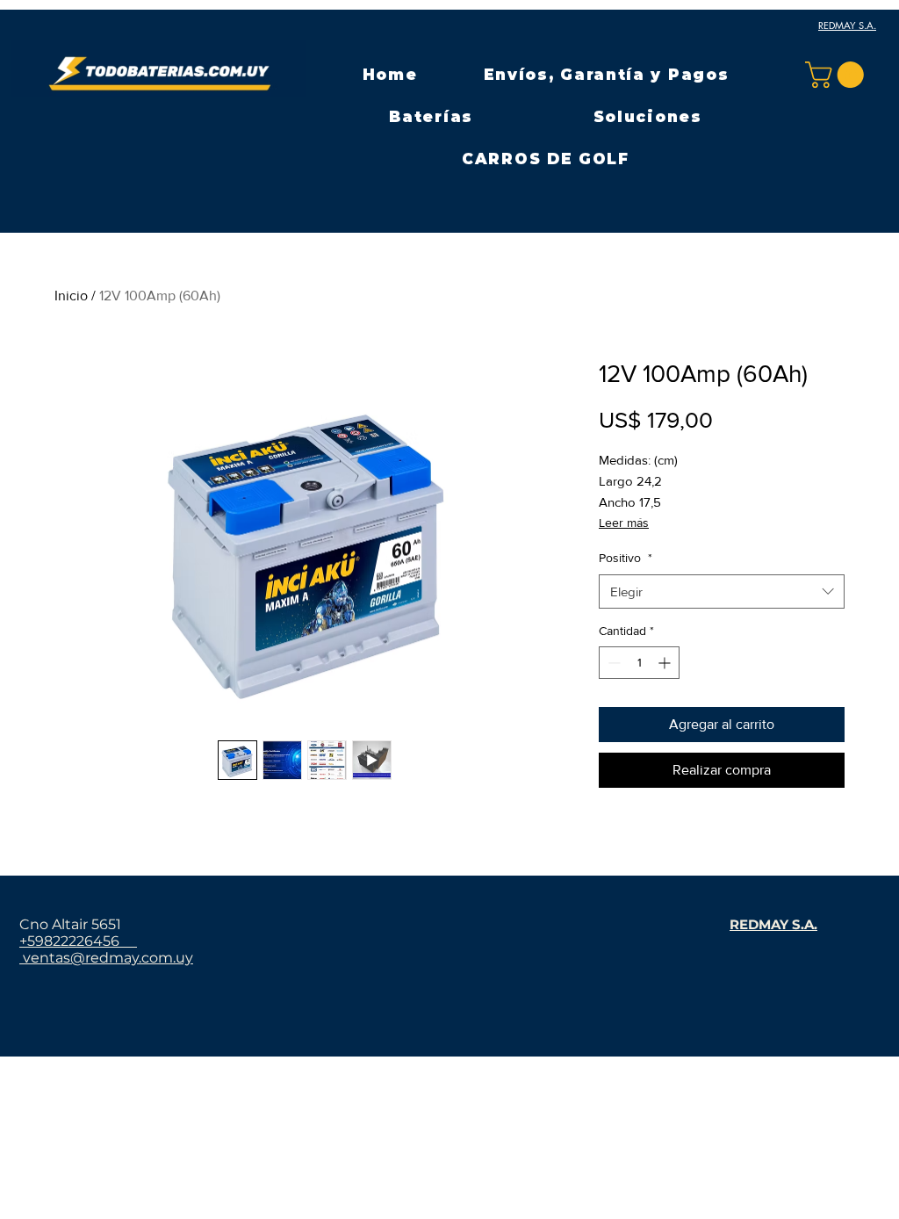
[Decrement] (612, 662)
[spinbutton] (639, 662)
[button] (431, 116)
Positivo (625, 558)
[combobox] (722, 591)
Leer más (624, 523)
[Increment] (666, 662)
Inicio (71, 295)
